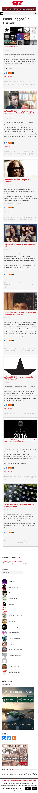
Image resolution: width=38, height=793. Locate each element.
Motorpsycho (7, 415)
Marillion (14, 84)
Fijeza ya (25, 348)
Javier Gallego (23, 153)
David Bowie (7, 83)
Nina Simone (11, 154)
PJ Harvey (18, 154)
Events (3, 774)
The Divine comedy (29, 350)
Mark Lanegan (23, 217)
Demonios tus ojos (13, 153)
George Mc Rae (19, 216)
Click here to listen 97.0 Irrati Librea (12, 561)
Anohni (21, 476)
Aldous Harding (28, 282)
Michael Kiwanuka (23, 84)
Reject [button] (34, 788)
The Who (31, 154)
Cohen (21, 413)
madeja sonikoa (8, 286)
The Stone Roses (16, 544)
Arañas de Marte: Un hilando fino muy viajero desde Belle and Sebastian (20, 313)
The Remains (7, 352)
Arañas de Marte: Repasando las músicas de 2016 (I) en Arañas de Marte (20, 441)
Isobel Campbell (28, 216)
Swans (5, 479)
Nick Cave (9, 350)
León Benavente (8, 217)
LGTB (31, 284)
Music (14, 282)
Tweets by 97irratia (7, 684)
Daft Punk (26, 413)
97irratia (21, 282)
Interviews (9, 774)
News (20, 774)
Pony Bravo (25, 154)
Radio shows (8, 81)
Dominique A (18, 348)
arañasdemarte (31, 81)
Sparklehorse (32, 286)
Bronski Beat (7, 284)
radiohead (33, 542)
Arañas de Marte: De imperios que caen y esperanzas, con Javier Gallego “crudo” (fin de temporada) (19, 113)
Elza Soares (14, 83)
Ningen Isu (31, 217)
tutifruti (6, 287)
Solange (10, 86)
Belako (21, 540)
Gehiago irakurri (19, 791)
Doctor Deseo (27, 540)
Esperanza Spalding (9, 542)
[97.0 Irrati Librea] (19, 4)
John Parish (25, 284)
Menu (35, 13)
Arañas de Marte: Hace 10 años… (15, 47)
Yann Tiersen (15, 352)
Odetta (14, 350)
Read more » (8, 76)
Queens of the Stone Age (15, 219)
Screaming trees (27, 219)
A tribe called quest (20, 81)
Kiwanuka (33, 413)
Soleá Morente (7, 544)
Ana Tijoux (18, 151)
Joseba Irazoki (19, 542)
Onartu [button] (28, 788)
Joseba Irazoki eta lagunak (26, 83)
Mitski (30, 84)
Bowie (16, 413)
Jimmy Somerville (16, 284)
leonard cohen (7, 84)
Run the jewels (22, 415)
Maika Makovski (17, 286)
